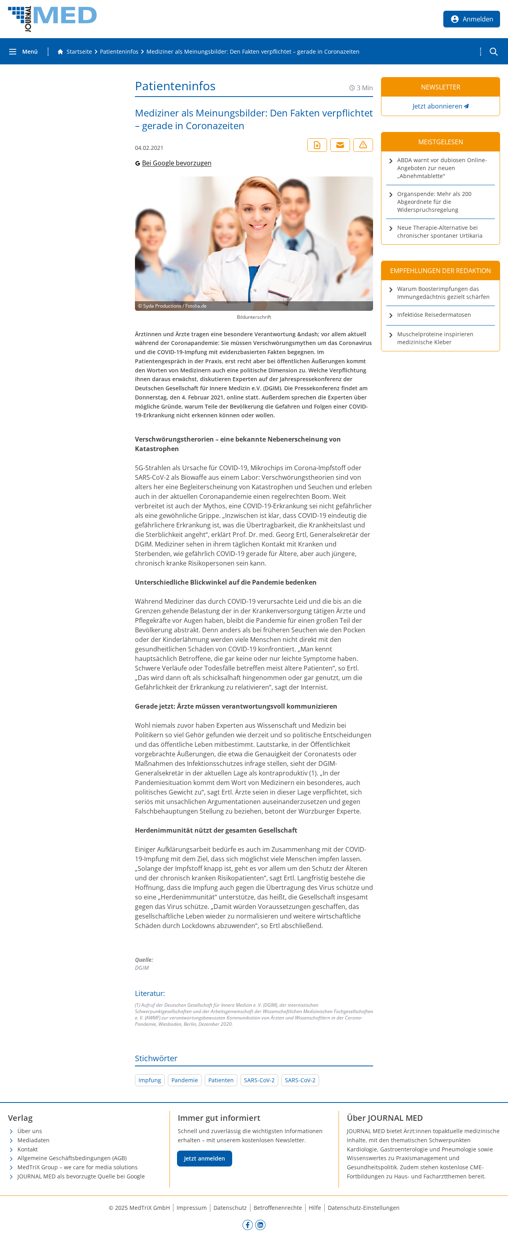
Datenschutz (230, 1207)
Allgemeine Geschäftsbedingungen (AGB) (72, 1158)
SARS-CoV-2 (259, 1080)
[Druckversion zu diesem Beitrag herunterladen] (317, 145)
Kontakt (27, 1149)
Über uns (29, 1131)
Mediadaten (33, 1140)
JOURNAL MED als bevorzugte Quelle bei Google (81, 1176)
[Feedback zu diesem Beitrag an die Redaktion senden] (363, 145)
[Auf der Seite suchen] (493, 51)
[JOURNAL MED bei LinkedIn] (260, 1225)
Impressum (192, 1207)
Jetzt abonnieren (437, 106)
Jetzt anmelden (204, 1158)
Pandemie (184, 1080)
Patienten (221, 1080)
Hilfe (315, 1207)
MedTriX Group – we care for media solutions (77, 1167)
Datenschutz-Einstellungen (364, 1207)
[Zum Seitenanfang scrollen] (493, 1229)
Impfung (150, 1080)
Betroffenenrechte (278, 1207)
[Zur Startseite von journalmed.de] (52, 19)
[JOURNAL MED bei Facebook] (247, 1225)
